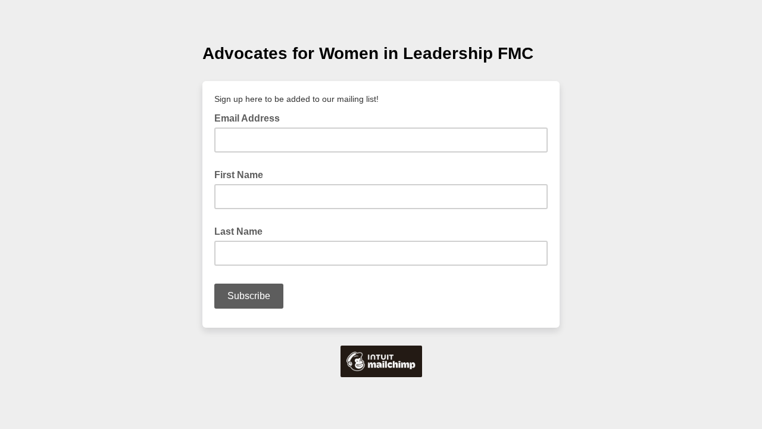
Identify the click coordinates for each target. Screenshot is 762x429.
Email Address (250, 117)
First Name (238, 175)
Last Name (238, 231)
